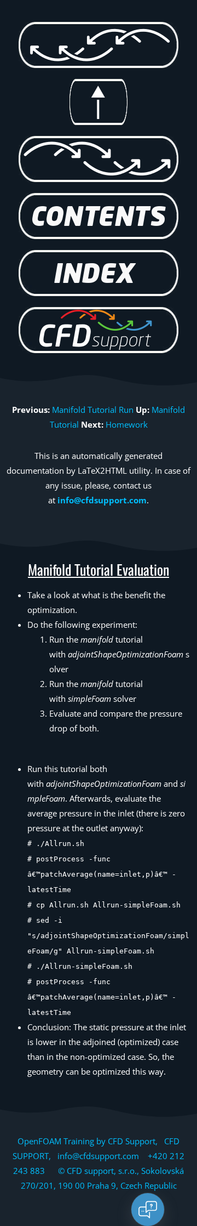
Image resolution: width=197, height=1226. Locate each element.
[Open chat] (147, 1209)
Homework (127, 424)
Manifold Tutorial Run (93, 409)
